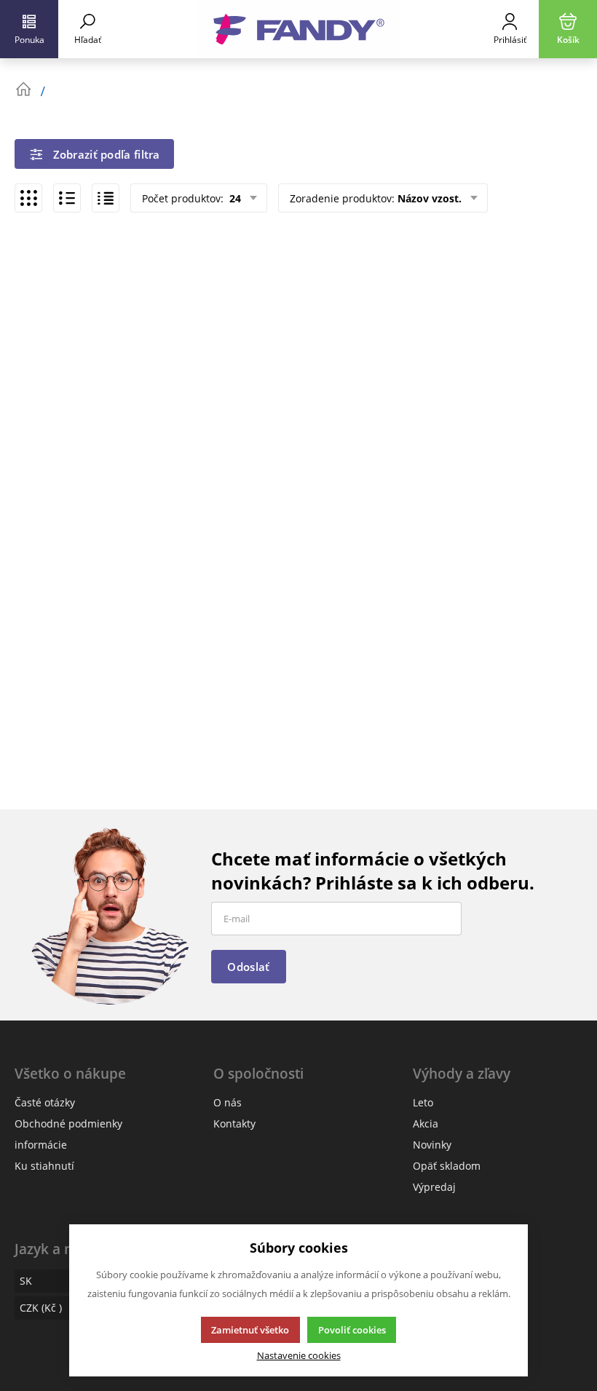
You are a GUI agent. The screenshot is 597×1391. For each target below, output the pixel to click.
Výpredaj (434, 1187)
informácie (41, 1145)
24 (233, 198)
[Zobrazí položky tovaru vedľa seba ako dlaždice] (28, 198)
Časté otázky (45, 1102)
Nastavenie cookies (299, 1356)
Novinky (432, 1145)
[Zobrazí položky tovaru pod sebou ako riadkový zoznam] (67, 198)
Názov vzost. (430, 198)
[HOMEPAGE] (23, 89)
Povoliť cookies (352, 1329)
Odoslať (248, 966)
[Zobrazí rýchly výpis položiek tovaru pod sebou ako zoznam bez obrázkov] (105, 198)
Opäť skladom (447, 1166)
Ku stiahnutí (44, 1166)
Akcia (425, 1123)
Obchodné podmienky (68, 1123)
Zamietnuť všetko (250, 1329)
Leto (423, 1102)
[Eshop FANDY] (298, 29)
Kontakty (234, 1123)
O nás (227, 1102)
